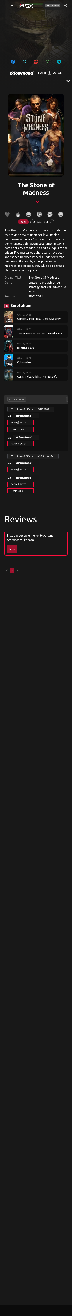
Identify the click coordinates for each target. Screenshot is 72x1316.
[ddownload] (22, 73)
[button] (26, 415)
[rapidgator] (50, 73)
